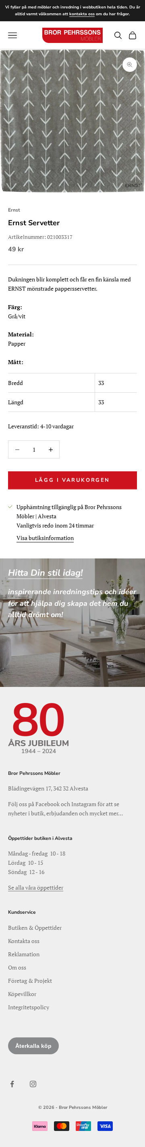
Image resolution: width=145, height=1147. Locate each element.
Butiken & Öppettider (35, 927)
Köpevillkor (22, 994)
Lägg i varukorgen (72, 480)
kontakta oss (82, 14)
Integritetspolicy (28, 1007)
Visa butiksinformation (45, 538)
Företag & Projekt (30, 980)
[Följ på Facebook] (12, 1084)
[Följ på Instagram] (33, 1084)
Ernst (14, 210)
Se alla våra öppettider (35, 887)
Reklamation (23, 954)
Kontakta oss (23, 941)
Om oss (17, 967)
